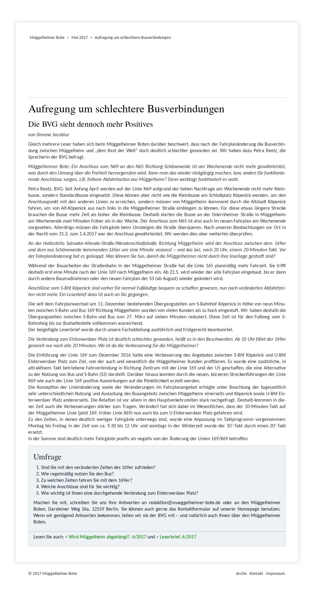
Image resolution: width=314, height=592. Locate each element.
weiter (277, 70)
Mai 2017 (79, 38)
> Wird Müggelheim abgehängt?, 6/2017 (105, 537)
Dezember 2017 (19, 10)
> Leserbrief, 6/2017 (176, 537)
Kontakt (256, 573)
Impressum (275, 573)
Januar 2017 (17, 10)
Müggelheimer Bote (295, 0)
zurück (36, 70)
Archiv (241, 573)
